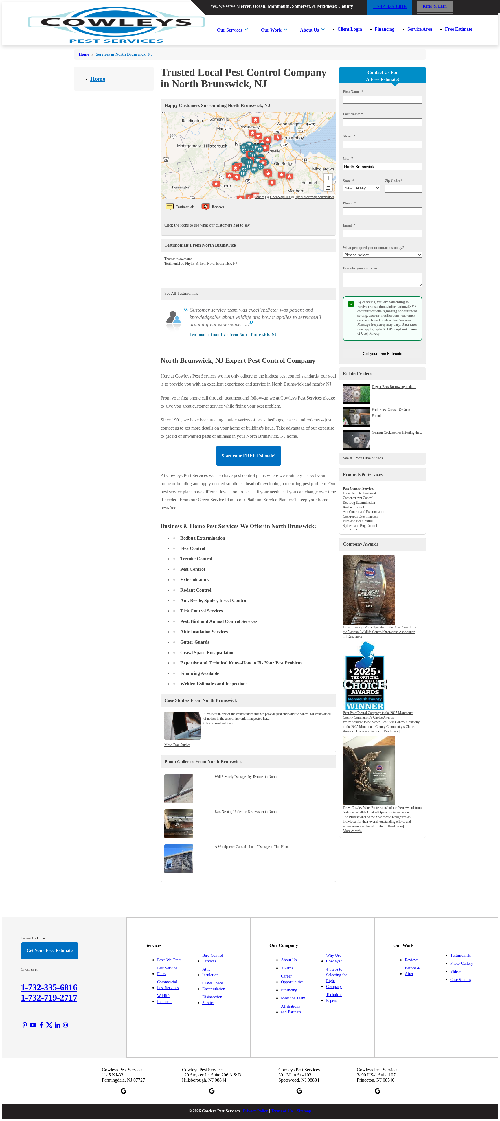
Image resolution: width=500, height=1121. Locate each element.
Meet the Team (293, 998)
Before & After (412, 971)
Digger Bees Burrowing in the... (394, 387)
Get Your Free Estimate (50, 950)
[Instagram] (65, 1024)
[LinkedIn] (57, 1024)
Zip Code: (393, 181)
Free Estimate (458, 29)
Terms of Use (282, 1111)
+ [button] (328, 177)
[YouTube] (33, 1024)
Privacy (374, 334)
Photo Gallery (461, 963)
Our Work (271, 29)
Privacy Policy (255, 1111)
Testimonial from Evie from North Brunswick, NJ (233, 334)
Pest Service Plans (167, 971)
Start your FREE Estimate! (248, 455)
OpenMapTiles (280, 196)
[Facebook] (41, 1024)
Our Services (229, 29)
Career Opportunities (292, 979)
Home (97, 79)
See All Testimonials (181, 293)
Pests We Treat (169, 960)
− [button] (328, 186)
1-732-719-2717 (49, 997)
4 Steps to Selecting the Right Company (336, 978)
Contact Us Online (33, 938)
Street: (349, 136)
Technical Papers (334, 998)
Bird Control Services (212, 958)
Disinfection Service (212, 1000)
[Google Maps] (123, 1090)
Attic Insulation (210, 972)
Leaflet (259, 196)
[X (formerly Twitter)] (49, 1024)
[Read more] (354, 636)
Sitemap (304, 1111)
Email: (349, 225)
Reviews (411, 960)
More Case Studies (177, 745)
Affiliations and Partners (291, 1009)
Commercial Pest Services (168, 985)
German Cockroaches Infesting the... (397, 432)
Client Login (349, 29)
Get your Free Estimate (382, 353)
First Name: (353, 92)
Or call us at (29, 969)
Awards (287, 968)
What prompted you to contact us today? (373, 248)
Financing (384, 29)
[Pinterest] (24, 1024)
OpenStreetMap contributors (314, 196)
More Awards (352, 831)
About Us (309, 29)
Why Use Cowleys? (334, 958)
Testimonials (460, 955)
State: (348, 181)
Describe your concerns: (360, 268)
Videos (455, 971)
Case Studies (460, 980)
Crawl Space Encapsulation (213, 986)
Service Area (419, 29)
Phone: (349, 203)
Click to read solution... (219, 723)
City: (348, 159)
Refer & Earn (435, 6)
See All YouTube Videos (363, 458)
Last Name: (353, 114)
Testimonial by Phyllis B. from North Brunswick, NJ (200, 264)
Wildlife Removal (164, 999)
